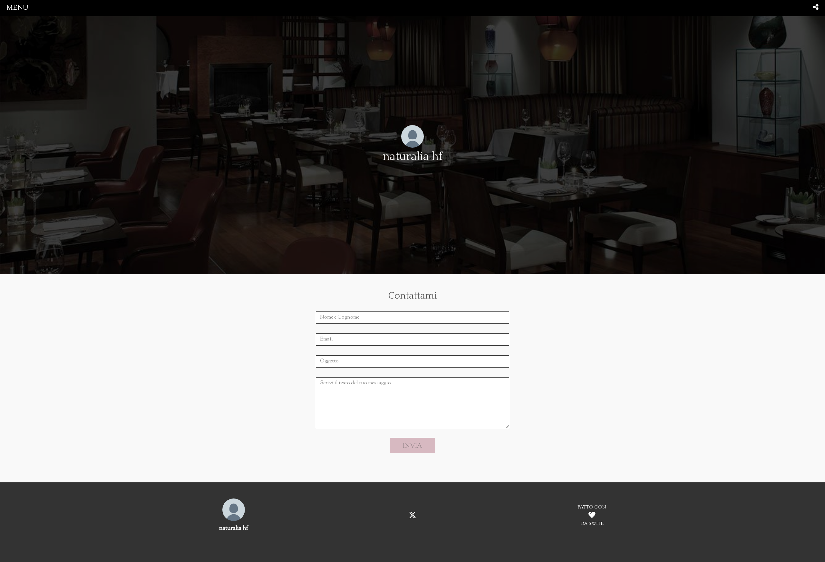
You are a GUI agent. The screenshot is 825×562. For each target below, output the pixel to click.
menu (17, 8)
